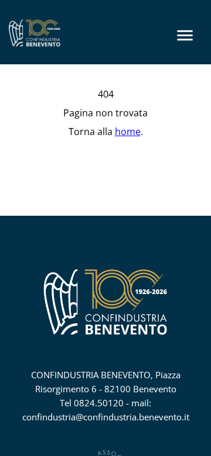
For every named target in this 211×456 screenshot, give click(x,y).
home (128, 131)
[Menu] (185, 35)
